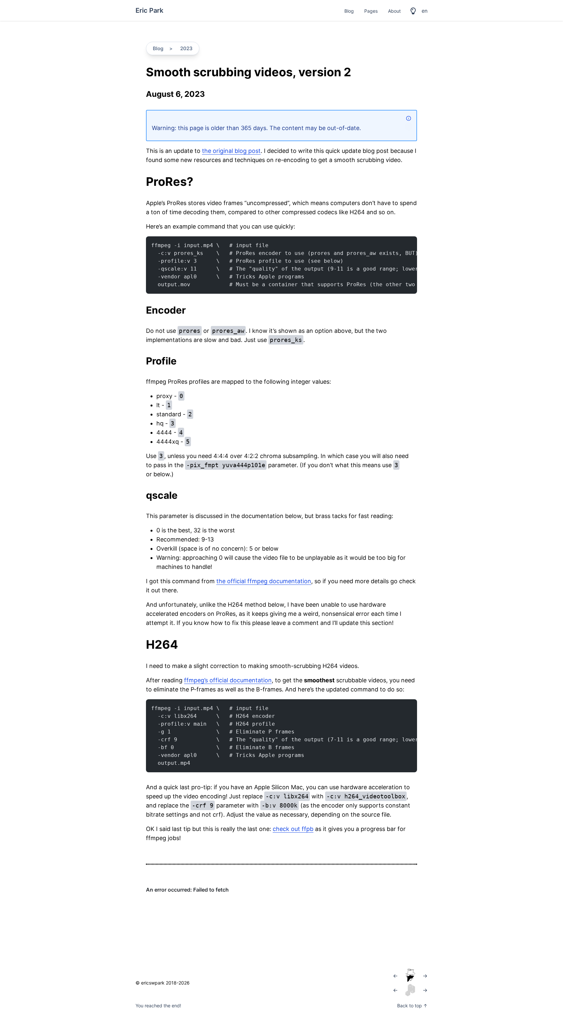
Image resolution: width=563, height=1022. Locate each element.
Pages (371, 11)
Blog (349, 11)
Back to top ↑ (412, 1005)
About (394, 11)
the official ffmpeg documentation (263, 581)
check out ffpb (293, 828)
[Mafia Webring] (410, 976)
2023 (186, 48)
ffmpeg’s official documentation (228, 680)
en (424, 10)
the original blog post (231, 150)
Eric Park (149, 10)
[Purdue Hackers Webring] (410, 990)
